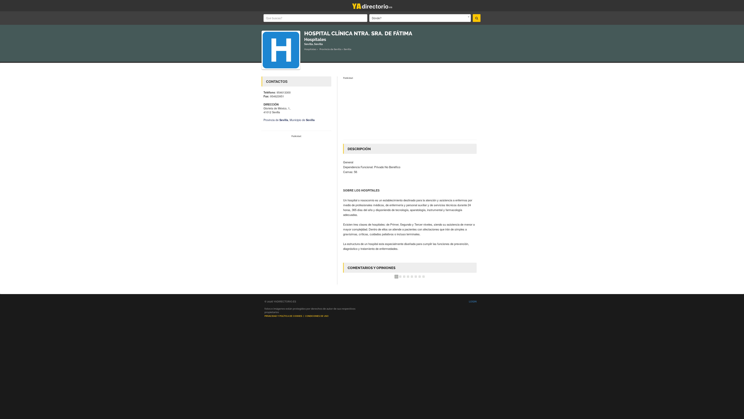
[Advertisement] (296, 167)
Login (473, 301)
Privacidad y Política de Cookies (283, 316)
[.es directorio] (357, 5)
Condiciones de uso (316, 316)
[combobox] (420, 18)
